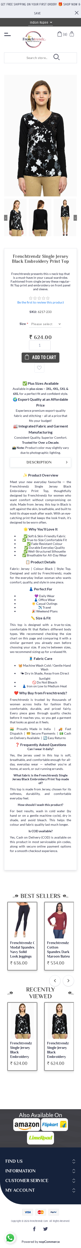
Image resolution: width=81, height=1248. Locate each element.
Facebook (35, 1230)
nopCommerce (49, 1242)
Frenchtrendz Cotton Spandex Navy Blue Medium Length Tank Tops (58, 954)
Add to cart (44, 358)
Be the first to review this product (40, 302)
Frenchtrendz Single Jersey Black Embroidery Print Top (21, 1052)
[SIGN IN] (72, 34)
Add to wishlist (39, 368)
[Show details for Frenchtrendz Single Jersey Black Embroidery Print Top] (22, 1021)
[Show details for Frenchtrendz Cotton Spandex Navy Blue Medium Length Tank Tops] (59, 920)
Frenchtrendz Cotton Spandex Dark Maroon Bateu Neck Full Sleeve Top (21, 954)
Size (23, 324)
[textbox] (26, 58)
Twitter (46, 1230)
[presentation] (55, 980)
